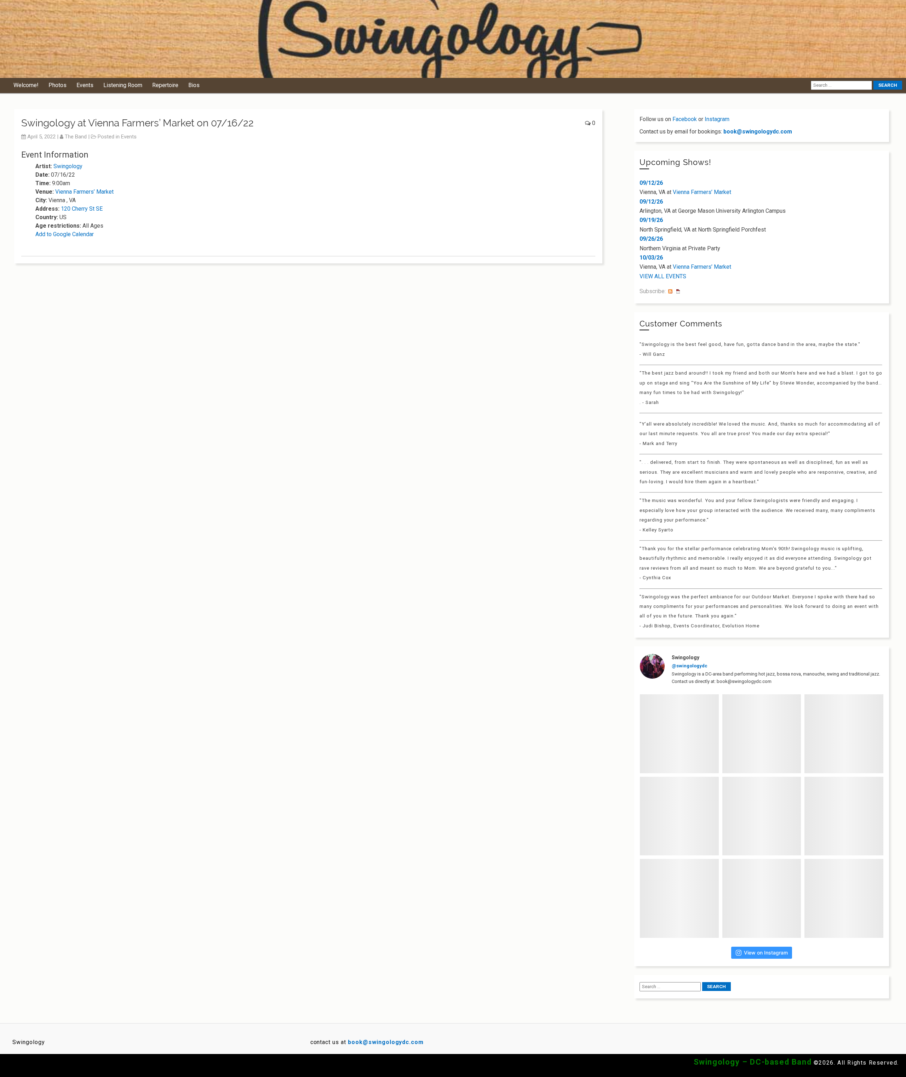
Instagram (717, 119)
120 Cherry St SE (82, 208)
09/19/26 (651, 220)
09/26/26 (651, 238)
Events (84, 85)
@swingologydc (689, 665)
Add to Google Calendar (64, 234)
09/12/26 (651, 183)
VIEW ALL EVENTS (663, 276)
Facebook (684, 119)
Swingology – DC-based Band (753, 1062)
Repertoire (165, 85)
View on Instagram (766, 953)
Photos (57, 85)
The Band (76, 136)
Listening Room (122, 85)
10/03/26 (651, 257)
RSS (670, 291)
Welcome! (26, 85)
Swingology (67, 166)
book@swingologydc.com (757, 131)
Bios (194, 85)
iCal (678, 291)
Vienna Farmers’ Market (84, 191)
